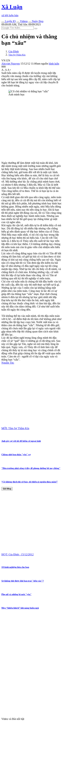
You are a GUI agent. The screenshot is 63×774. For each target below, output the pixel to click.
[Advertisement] (31, 130)
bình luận (54, 63)
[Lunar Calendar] (29, 22)
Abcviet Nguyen (10, 63)
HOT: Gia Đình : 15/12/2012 (17, 554)
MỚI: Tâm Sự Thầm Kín (15, 428)
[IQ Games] (2, 22)
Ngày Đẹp (37, 21)
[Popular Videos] (17, 22)
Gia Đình (13, 51)
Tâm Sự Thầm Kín (17, 54)
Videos (23, 21)
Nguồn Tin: (7, 362)
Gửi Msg (7, 489)
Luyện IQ (10, 21)
